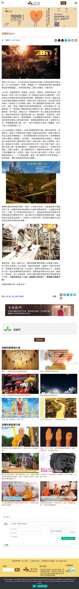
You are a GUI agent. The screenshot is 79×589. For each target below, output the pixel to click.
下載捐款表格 (34, 561)
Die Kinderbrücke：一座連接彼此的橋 (53, 419)
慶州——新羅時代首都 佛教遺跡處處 (14, 371)
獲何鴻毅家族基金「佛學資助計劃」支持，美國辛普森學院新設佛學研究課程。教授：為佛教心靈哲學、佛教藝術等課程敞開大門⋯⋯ (20, 476)
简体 (63, 3)
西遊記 (21, 296)
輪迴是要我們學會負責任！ (49, 395)
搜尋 (17, 570)
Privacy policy (42, 586)
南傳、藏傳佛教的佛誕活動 (49, 371)
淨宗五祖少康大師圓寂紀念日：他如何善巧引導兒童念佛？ (20, 449)
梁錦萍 (7, 40)
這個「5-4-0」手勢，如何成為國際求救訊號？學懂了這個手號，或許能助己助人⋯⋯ (58, 449)
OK (34, 586)
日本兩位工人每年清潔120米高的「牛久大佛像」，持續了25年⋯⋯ (58, 475)
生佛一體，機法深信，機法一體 (12, 419)
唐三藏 (8, 296)
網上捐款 (25, 561)
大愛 (12, 296)
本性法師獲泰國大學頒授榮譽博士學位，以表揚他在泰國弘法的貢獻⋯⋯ (20, 504)
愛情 (16, 296)
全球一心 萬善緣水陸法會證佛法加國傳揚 (16, 395)
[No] (77, 583)
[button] (2, 2)
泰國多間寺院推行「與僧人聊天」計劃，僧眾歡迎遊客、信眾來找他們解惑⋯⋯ (58, 504)
